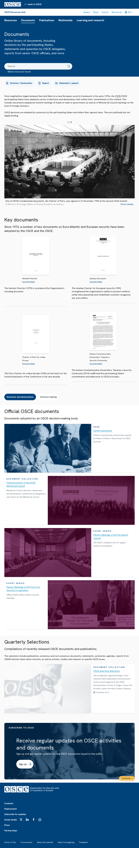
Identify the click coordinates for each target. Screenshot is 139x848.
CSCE (118, 96)
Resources (117, 12)
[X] (21, 819)
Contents (126, 778)
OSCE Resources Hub (14, 12)
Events (105, 12)
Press (7, 825)
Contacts (8, 803)
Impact (86, 12)
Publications (46, 20)
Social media (10, 819)
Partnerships (10, 830)
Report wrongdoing (66, 842)
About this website (45, 842)
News (96, 12)
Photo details (127, 204)
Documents (28, 20)
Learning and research (90, 20)
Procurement (26, 842)
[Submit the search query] (69, 66)
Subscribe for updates (15, 814)
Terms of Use (10, 842)
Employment (10, 808)
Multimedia (65, 20)
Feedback (83, 842)
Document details (28, 282)
